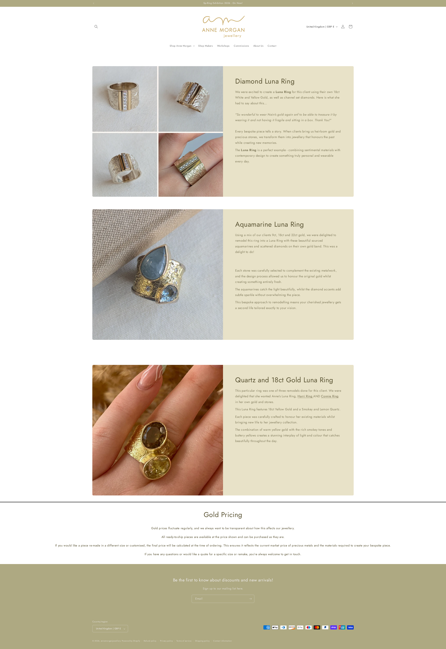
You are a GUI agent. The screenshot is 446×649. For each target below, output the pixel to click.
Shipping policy (202, 640)
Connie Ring (330, 396)
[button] (96, 26)
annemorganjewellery (111, 641)
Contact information (222, 640)
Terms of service (183, 640)
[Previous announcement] (93, 3)
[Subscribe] (250, 599)
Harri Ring (305, 396)
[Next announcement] (352, 3)
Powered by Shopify (131, 641)
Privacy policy (166, 640)
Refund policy (150, 640)
